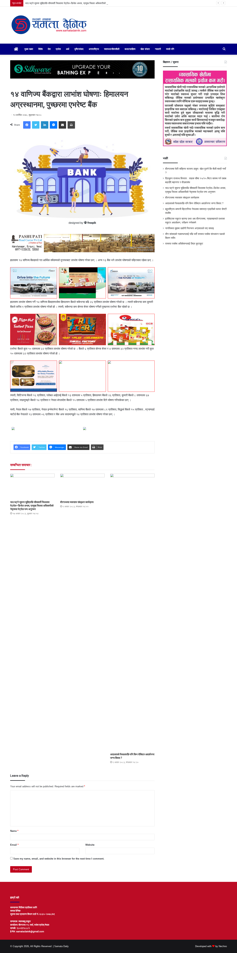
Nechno (223, 946)
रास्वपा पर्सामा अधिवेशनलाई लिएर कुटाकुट (184, 243)
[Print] (71, 125)
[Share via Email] (62, 125)
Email (14, 844)
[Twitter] (35, 125)
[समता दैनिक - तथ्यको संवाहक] (49, 25)
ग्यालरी (158, 49)
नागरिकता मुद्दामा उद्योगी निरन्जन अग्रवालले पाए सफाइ (189, 228)
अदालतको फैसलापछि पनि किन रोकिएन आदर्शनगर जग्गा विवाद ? (194, 203)
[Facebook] (27, 125)
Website (89, 844)
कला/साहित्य (130, 49)
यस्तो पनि (170, 49)
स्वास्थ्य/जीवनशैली (111, 49)
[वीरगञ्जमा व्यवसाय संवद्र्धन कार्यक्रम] (82, 486)
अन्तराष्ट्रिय (94, 49)
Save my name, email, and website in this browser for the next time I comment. (58, 858)
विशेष (40, 49)
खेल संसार (145, 49)
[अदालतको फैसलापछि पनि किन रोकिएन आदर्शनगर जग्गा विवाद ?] (132, 612)
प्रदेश (58, 49)
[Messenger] (53, 125)
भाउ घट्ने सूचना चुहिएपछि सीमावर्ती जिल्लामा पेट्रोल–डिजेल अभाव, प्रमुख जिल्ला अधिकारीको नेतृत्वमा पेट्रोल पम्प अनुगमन (78, 3)
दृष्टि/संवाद (79, 49)
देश (49, 49)
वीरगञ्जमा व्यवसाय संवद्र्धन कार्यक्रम (77, 502)
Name (14, 831)
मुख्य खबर (28, 49)
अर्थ (67, 49)
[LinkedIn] (44, 125)
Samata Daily (61, 946)
